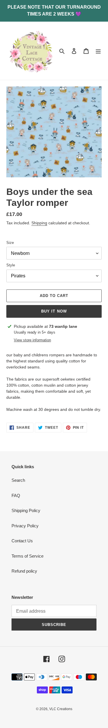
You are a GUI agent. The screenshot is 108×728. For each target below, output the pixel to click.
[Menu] (98, 51)
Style (10, 265)
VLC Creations (60, 709)
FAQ (16, 495)
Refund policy (24, 571)
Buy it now (54, 311)
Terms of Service (27, 556)
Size (10, 242)
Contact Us (22, 540)
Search (18, 480)
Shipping (39, 223)
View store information (32, 340)
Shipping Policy (26, 510)
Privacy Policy (25, 525)
